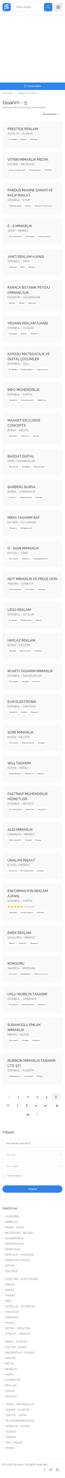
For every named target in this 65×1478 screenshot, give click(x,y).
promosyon (43, 369)
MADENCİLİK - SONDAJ (20, 1352)
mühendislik (16, 236)
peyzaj (33, 303)
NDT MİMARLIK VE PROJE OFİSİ (32, 579)
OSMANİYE (14, 834)
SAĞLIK (10, 1391)
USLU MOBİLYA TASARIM (27, 994)
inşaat (39, 497)
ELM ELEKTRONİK (22, 702)
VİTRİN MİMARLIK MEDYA (28, 160)
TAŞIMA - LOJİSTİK (17, 1409)
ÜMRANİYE (30, 998)
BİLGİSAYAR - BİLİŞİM (19, 1232)
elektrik (13, 400)
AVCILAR (28, 328)
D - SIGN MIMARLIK (23, 548)
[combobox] (32, 1155)
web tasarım (27, 369)
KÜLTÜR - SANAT (16, 1347)
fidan (22, 303)
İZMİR (11, 461)
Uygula (32, 1189)
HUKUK (9, 1322)
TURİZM (10, 1437)
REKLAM (10, 1385)
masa (36, 436)
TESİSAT (10, 1431)
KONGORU (16, 964)
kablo (24, 712)
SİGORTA (11, 1396)
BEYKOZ (28, 803)
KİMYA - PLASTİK (16, 1341)
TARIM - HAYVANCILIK (19, 1404)
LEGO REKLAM (19, 610)
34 (27, 1114)
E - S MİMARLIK (20, 226)
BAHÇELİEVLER (32, 675)
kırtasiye (14, 467)
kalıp (28, 206)
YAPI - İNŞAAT (14, 1442)
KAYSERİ (13, 164)
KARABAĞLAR (26, 461)
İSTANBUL (14, 200)
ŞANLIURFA (15, 937)
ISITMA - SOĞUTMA (17, 1328)
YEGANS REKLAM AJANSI (28, 323)
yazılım (13, 974)
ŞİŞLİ (26, 363)
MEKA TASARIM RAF (24, 518)
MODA (9, 1374)
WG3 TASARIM (19, 763)
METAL (9, 1363)
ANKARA (13, 583)
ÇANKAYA (27, 583)
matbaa (13, 139)
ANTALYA (13, 133)
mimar (37, 681)
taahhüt (42, 400)
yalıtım (13, 497)
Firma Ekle (34, 86)
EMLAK (9, 1284)
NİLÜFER (24, 645)
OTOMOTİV (12, 1380)
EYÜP (26, 200)
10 (45, 1105)
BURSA (12, 430)
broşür (33, 267)
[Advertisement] (32, 48)
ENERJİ (9, 1290)
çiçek (12, 303)
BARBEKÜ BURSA (22, 487)
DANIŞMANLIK (14, 1238)
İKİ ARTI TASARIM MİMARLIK (30, 671)
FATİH (26, 261)
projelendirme (41, 559)
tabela (34, 139)
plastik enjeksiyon (44, 206)
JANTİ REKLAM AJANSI (26, 257)
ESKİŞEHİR (14, 297)
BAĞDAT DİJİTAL (21, 456)
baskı (24, 334)
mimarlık (31, 236)
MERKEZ (23, 230)
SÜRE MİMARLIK (21, 732)
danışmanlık (45, 236)
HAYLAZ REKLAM (21, 640)
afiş (23, 267)
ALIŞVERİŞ (12, 1216)
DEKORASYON (14, 1243)
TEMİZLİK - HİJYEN (17, 1426)
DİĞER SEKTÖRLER (17, 1260)
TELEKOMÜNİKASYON (19, 1420)
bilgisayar (26, 974)
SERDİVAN (28, 968)
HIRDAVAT (11, 1317)
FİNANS (10, 1295)
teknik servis (41, 974)
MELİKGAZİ (27, 164)
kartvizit (30, 773)
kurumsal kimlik (17, 170)
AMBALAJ (11, 1221)
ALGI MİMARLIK (20, 830)
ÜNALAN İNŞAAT (21, 860)
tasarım (25, 436)
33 (57, 1105)
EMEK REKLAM (19, 933)
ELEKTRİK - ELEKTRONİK (21, 1279)
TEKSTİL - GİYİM (15, 1415)
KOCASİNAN (28, 522)
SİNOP (11, 230)
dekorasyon (35, 170)
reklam (49, 170)
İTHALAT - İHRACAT (18, 1333)
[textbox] (32, 1155)
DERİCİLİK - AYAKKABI (19, 1254)
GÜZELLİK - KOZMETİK (20, 1306)
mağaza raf (27, 528)
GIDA (8, 1301)
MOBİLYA (11, 1369)
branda (39, 651)
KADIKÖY (28, 1070)
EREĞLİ (24, 767)
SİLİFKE (24, 1034)
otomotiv (30, 809)
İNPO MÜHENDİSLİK (24, 390)
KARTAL (28, 394)
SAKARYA (14, 968)
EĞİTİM (9, 1265)
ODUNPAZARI (31, 297)
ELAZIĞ (12, 865)
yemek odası (28, 1004)
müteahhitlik (28, 871)
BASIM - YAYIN (14, 1227)
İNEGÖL (24, 430)
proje (39, 840)
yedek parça (16, 206)
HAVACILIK (12, 1311)
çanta (24, 139)
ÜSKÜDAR (29, 706)
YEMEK (9, 1448)
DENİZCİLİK (12, 1249)
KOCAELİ (13, 553)
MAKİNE (10, 1358)
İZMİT (24, 553)
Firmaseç (7, 93)
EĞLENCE (11, 1271)
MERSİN (12, 1034)
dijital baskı (40, 467)
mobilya (14, 436)
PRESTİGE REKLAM (23, 129)
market (13, 871)
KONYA (12, 767)
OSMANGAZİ (27, 491)
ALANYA (27, 133)
